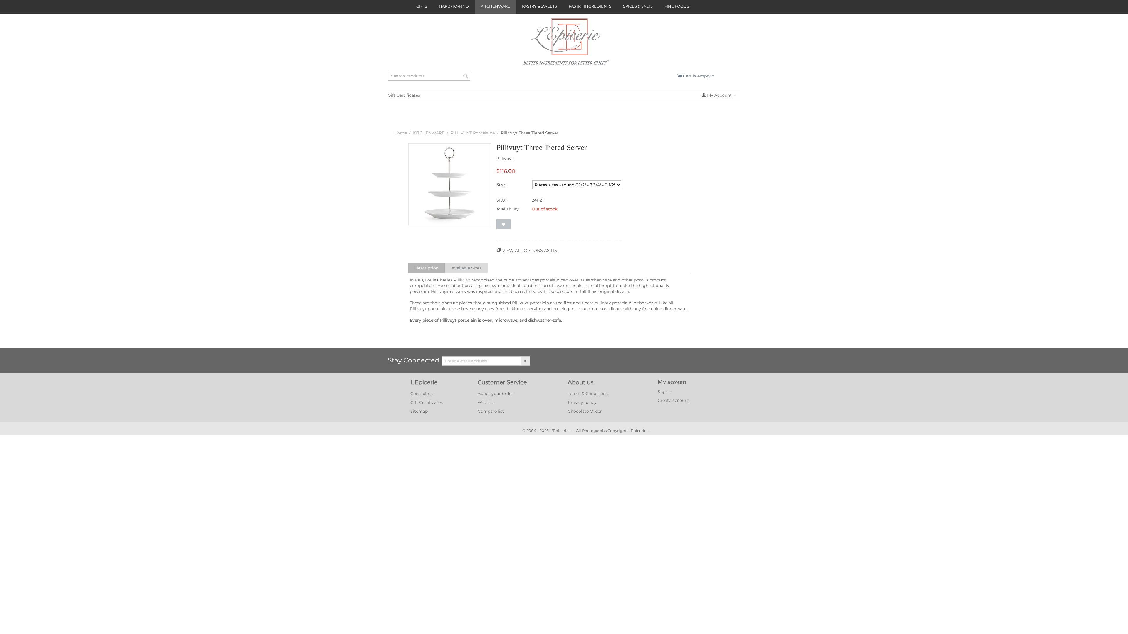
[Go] (525, 361)
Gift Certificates (404, 95)
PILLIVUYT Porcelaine (473, 133)
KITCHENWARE (495, 6)
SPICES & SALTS (638, 6)
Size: (501, 184)
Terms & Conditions (588, 393)
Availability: (508, 209)
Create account (673, 400)
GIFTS (421, 6)
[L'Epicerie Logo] (566, 44)
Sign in (665, 391)
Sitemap (419, 411)
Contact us (421, 393)
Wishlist (486, 402)
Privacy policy (582, 402)
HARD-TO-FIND (454, 6)
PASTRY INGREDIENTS (590, 6)
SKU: (501, 200)
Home (400, 133)
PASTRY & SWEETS (539, 6)
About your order (495, 393)
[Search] (466, 76)
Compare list (491, 411)
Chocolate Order (585, 411)
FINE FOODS (676, 6)
